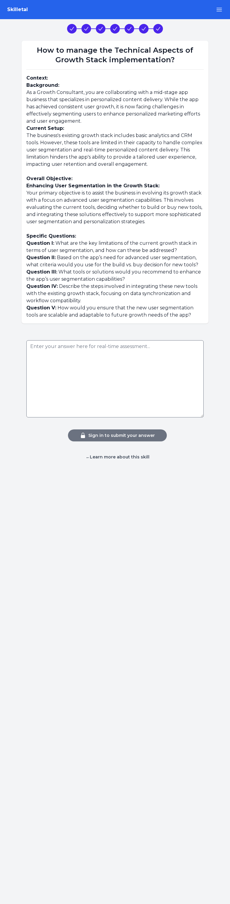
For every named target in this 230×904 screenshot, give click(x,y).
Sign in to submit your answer (121, 435)
